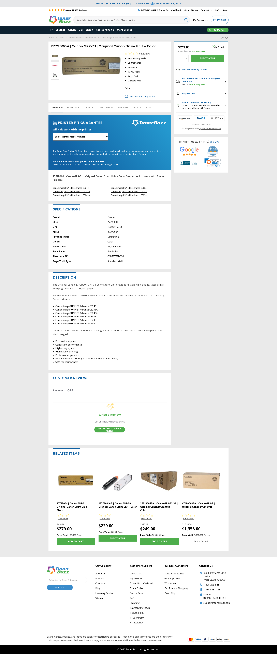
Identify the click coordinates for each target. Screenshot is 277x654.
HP (51, 29)
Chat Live (214, 141)
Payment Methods (140, 607)
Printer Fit (74, 107)
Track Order (136, 588)
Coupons (100, 583)
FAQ (217, 10)
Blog (224, 10)
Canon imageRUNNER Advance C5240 (118, 37)
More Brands (125, 29)
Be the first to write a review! (109, 429)
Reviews (123, 107)
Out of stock (201, 541)
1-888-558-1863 (211, 589)
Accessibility (136, 622)
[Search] (186, 20)
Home (51, 37)
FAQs (132, 598)
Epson (89, 29)
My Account (199, 20)
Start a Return (137, 593)
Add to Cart (76, 541)
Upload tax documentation (210, 128)
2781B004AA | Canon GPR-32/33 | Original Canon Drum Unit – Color (159, 507)
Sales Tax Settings (174, 573)
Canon (72, 29)
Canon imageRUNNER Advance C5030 (129, 195)
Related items (142, 107)
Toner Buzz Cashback (170, 10)
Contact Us (206, 10)
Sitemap (99, 598)
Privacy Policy (137, 617)
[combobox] (131, 20)
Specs (89, 107)
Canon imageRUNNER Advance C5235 (129, 191)
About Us (100, 573)
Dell (81, 29)
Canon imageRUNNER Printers (82, 37)
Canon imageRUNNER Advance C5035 (129, 188)
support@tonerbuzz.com (216, 602)
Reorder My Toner (217, 30)
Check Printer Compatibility (142, 96)
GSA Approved (172, 578)
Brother (60, 29)
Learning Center (104, 593)
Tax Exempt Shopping (176, 588)
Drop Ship (169, 593)
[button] (212, 162)
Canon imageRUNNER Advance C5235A (71, 191)
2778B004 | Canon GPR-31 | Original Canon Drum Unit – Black (73, 507)
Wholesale (170, 583)
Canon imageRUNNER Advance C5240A (71, 195)
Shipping (135, 603)
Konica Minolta (105, 29)
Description (106, 107)
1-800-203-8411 (211, 584)
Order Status (191, 10)
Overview (57, 107)
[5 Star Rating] (189, 151)
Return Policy (137, 612)
